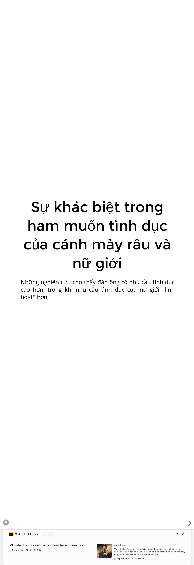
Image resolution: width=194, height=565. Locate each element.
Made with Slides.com (26, 534)
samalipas (119, 545)
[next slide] (189, 523)
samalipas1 (140, 558)
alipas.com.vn (123, 558)
